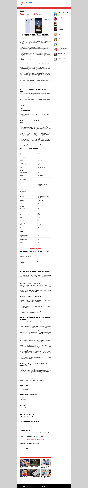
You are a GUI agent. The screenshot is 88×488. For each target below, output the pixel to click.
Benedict (21, 15)
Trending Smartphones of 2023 (34, 466)
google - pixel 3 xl (29, 443)
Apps (33, 7)
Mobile (25, 7)
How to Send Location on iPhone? (35, 476)
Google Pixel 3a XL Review (36, 443)
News (36, 7)
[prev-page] (20, 479)
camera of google (24, 443)
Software (49, 7)
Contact (21, 7)
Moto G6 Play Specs (35, 248)
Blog (44, 7)
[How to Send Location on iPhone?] (35, 472)
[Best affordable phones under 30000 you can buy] (46, 472)
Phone (54, 7)
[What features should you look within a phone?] (25, 472)
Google (42, 53)
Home (20, 10)
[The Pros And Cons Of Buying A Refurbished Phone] (46, 462)
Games (40, 7)
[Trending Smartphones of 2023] (35, 462)
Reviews (29, 7)
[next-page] (21, 479)
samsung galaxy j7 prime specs (35, 439)
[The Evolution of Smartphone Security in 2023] (25, 462)
